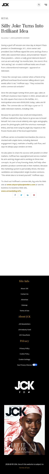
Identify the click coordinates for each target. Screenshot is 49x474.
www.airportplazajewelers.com (21, 184)
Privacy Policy (24, 348)
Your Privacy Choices (24, 365)
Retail (4, 18)
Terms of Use (24, 311)
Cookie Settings (24, 359)
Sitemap (24, 305)
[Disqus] (24, 233)
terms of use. (24, 467)
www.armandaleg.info (11, 191)
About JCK (24, 288)
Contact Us (24, 294)
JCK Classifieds (24, 335)
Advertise (24, 300)
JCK (5, 4)
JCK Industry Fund (24, 329)
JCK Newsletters (24, 324)
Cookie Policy (24, 354)
